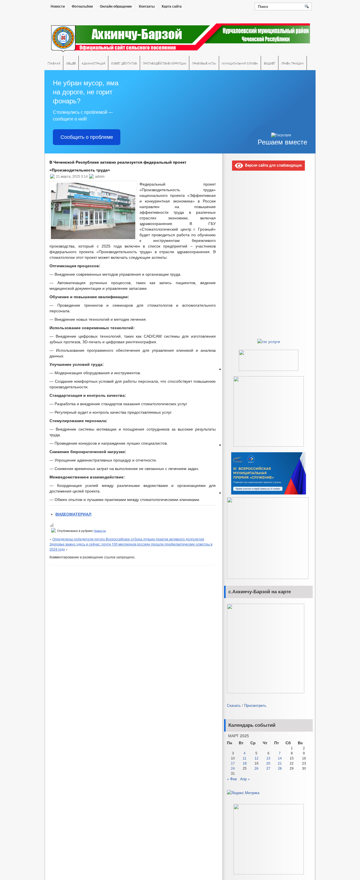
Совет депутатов (124, 63)
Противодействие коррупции (164, 63)
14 (280, 758)
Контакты (147, 6)
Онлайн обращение (116, 6)
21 (280, 763)
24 (233, 768)
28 (280, 768)
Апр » (245, 778)
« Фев (232, 778)
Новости (58, 6)
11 (244, 758)
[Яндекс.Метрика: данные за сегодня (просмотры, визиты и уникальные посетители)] (243, 793)
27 (268, 768)
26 (256, 768)
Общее (71, 63)
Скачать (234, 705)
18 (245, 763)
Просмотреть (255, 705)
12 (256, 758)
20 (268, 763)
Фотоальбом (82, 6)
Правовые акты (204, 63)
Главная (54, 63)
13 (268, 758)
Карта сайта (172, 6)
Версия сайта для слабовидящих (272, 165)
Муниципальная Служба (240, 63)
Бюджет (269, 63)
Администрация (93, 63)
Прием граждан (292, 63)
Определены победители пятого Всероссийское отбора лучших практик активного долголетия (128, 538)
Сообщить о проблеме (86, 137)
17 (233, 763)
